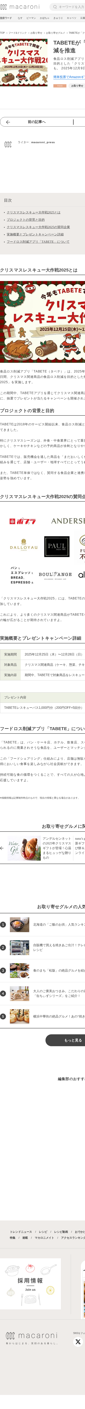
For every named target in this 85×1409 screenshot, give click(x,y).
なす (20, 18)
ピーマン (31, 18)
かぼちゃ (44, 18)
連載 (25, 1237)
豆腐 (82, 18)
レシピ (43, 1231)
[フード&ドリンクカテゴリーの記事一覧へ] (59, 85)
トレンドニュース (21, 1231)
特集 (12, 1237)
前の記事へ (37, 122)
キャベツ (71, 18)
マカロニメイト (44, 1237)
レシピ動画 (61, 1231)
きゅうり (58, 18)
